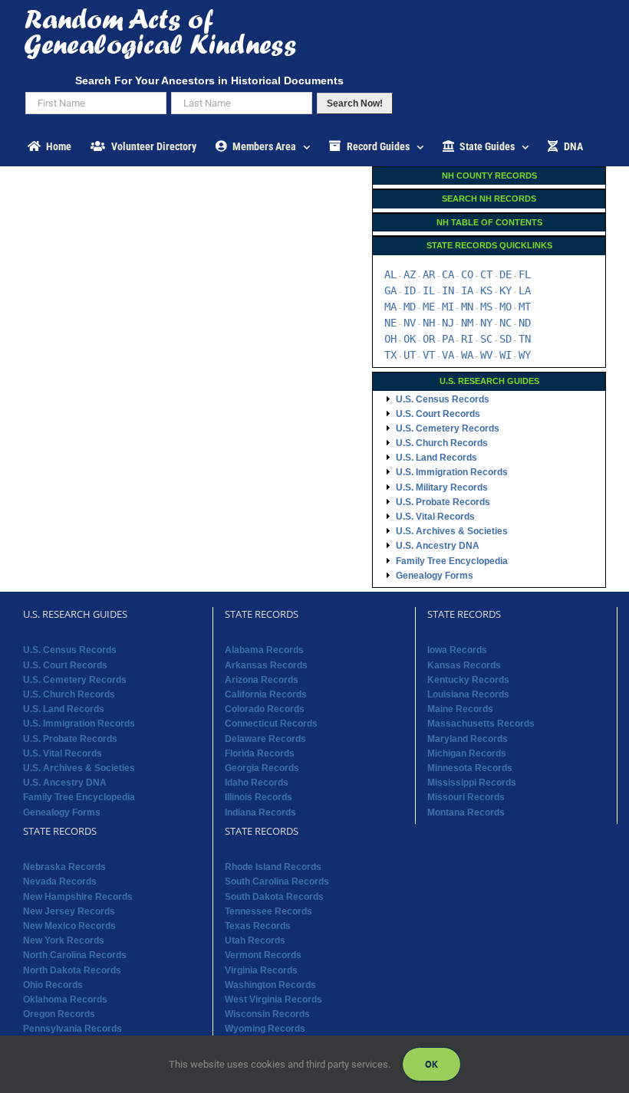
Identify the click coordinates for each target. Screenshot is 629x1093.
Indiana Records (260, 812)
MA (390, 306)
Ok (431, 1064)
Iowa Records (457, 650)
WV (486, 355)
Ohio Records (53, 985)
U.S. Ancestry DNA (437, 545)
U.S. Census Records (442, 399)
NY (486, 323)
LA (525, 290)
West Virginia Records (273, 999)
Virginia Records (261, 970)
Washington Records (270, 985)
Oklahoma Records (65, 999)
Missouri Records (466, 797)
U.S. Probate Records (443, 502)
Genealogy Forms (434, 575)
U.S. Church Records (442, 443)
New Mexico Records (69, 926)
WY (525, 355)
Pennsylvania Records (72, 1028)
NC (505, 323)
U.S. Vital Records (435, 516)
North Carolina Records (75, 955)
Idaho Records (256, 782)
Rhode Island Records (273, 867)
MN (467, 306)
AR (429, 274)
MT (525, 306)
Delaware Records (265, 739)
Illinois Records (258, 797)
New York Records (63, 940)
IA (467, 290)
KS (486, 290)
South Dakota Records (274, 896)
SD (505, 339)
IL (429, 290)
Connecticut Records (271, 723)
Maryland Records (467, 739)
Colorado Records (265, 709)
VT (429, 355)
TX (390, 355)
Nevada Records (60, 881)
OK (409, 339)
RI (467, 339)
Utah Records (255, 940)
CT (486, 274)
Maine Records (460, 709)
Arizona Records (261, 680)
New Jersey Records (69, 911)
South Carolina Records (277, 881)
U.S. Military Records (442, 487)
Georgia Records (262, 768)
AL (390, 274)
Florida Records (260, 753)
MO (505, 306)
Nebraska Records (64, 867)
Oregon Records (59, 1014)
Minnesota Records (469, 768)
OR (429, 339)
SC (486, 339)
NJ (448, 323)
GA (390, 290)
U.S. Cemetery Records (447, 428)
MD (409, 306)
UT (409, 355)
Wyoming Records (265, 1028)
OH (390, 339)
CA (448, 274)
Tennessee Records (268, 911)
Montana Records (466, 812)
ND (525, 323)
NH (429, 323)
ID (409, 290)
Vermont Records (263, 955)
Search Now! (355, 103)
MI (448, 306)
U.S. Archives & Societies (452, 531)
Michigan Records (466, 753)
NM (467, 323)
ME (429, 306)
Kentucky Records (468, 680)
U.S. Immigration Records (452, 472)
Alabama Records (264, 650)
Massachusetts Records (481, 723)
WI (505, 355)
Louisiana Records (468, 694)
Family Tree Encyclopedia (452, 561)
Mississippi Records (471, 782)
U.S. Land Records (436, 457)
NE (390, 323)
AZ (409, 274)
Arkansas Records (266, 665)
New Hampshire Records (78, 896)
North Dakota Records (72, 970)
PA (448, 339)
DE (505, 274)
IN (448, 290)
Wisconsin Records (267, 1014)
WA (467, 355)
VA (448, 355)
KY (505, 290)
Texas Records (258, 926)
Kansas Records (464, 665)
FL (525, 274)
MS (486, 306)
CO (467, 274)
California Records (266, 694)
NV (409, 323)
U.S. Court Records (438, 414)
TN (525, 339)
